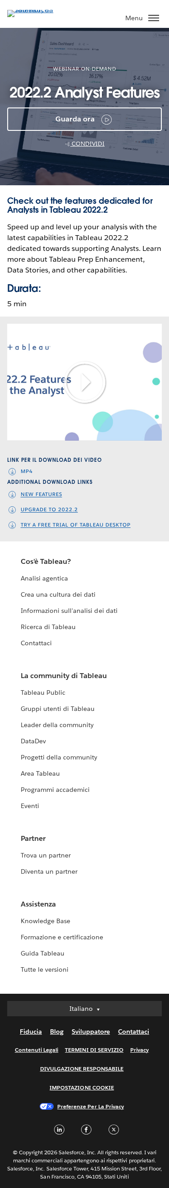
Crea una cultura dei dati (58, 594)
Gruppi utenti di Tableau (58, 709)
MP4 (27, 471)
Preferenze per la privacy (90, 1106)
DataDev (33, 741)
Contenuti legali (36, 1050)
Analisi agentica (44, 578)
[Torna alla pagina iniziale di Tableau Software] (38, 9)
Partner (33, 838)
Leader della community (57, 725)
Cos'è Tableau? (46, 561)
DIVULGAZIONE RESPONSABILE (82, 1068)
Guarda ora (75, 119)
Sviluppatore (91, 1031)
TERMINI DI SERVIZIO (94, 1050)
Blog (57, 1031)
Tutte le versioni (45, 969)
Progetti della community (59, 757)
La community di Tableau (64, 675)
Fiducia (31, 1031)
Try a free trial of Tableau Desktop (76, 525)
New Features (41, 494)
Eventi (30, 806)
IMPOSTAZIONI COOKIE (82, 1087)
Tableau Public (43, 692)
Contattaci (36, 643)
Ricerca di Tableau (48, 627)
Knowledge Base (45, 921)
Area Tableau (40, 773)
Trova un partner (46, 855)
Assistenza (38, 904)
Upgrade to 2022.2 (49, 510)
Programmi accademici (55, 790)
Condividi (87, 143)
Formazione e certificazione (62, 937)
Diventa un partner (49, 871)
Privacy (139, 1050)
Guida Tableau (42, 953)
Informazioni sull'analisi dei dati (69, 611)
